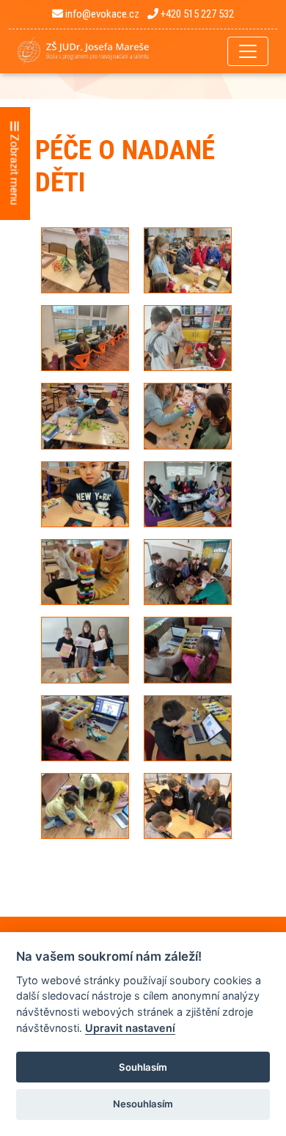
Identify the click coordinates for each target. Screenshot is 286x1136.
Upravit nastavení (130, 1028)
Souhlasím (143, 1067)
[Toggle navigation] (247, 51)
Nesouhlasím (143, 1104)
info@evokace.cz (101, 14)
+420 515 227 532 (196, 14)
